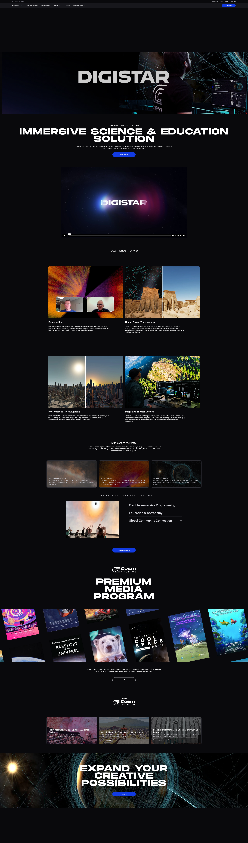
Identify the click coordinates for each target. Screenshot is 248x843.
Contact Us (229, 5)
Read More (56, 740)
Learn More (124, 680)
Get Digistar (124, 154)
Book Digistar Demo (124, 550)
